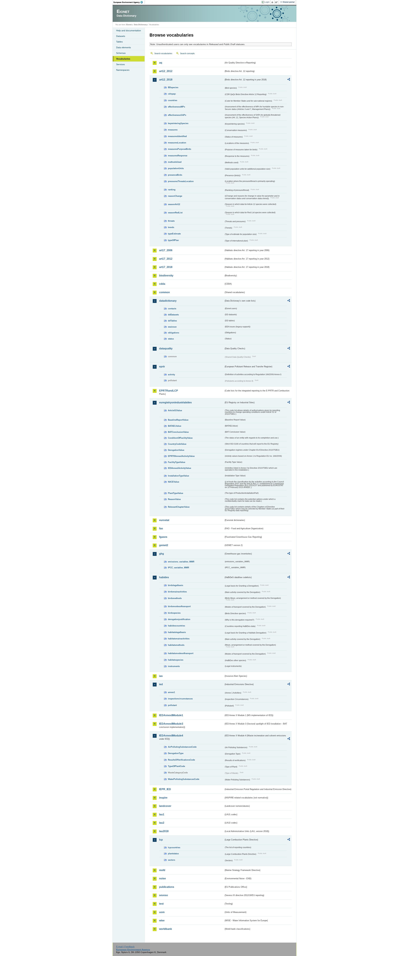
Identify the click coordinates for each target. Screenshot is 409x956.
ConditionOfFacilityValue (180, 438)
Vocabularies (123, 58)
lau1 (161, 814)
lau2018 (164, 831)
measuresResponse (177, 155)
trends (171, 227)
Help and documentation (128, 30)
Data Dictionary (140, 25)
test (161, 903)
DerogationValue (176, 450)
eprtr (162, 366)
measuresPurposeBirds (179, 149)
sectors (171, 860)
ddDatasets (173, 314)
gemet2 (163, 545)
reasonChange (175, 196)
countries (172, 100)
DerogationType (175, 753)
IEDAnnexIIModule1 (171, 715)
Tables (119, 41)
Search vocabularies (163, 53)
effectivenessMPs (176, 107)
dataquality (166, 348)
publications (166, 887)
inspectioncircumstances (180, 698)
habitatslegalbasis (177, 632)
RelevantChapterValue (178, 507)
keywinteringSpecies (178, 123)
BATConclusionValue (178, 432)
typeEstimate (174, 233)
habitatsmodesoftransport (180, 653)
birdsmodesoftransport (179, 606)
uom (162, 912)
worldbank (165, 929)
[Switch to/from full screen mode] (277, 2)
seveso (163, 895)
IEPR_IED (165, 789)
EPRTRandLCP (168, 390)
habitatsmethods (176, 645)
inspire (163, 797)
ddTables (172, 321)
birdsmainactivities (177, 591)
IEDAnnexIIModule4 (171, 735)
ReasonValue (174, 499)
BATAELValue (174, 426)
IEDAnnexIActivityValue (179, 468)
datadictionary (168, 300)
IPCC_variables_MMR (178, 567)
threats (171, 221)
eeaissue (172, 327)
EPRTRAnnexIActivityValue (181, 456)
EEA (129, 2)
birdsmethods (175, 598)
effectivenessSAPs (177, 115)
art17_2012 (165, 258)
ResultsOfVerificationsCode (181, 760)
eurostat (164, 520)
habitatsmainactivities (178, 638)
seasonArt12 (174, 204)
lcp (161, 839)
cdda (162, 283)
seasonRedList (175, 212)
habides (164, 577)
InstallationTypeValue (178, 476)
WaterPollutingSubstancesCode (183, 779)
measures (172, 130)
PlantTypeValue (175, 493)
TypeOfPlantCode (176, 766)
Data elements (123, 47)
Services (120, 64)
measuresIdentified (177, 136)
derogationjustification (179, 619)
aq (160, 62)
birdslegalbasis (175, 585)
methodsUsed (174, 162)
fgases (163, 537)
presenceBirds (175, 175)
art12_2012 (165, 71)
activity (171, 374)
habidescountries (176, 626)
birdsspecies (174, 613)
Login (267, 2)
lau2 (161, 822)
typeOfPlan (173, 240)
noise (162, 878)
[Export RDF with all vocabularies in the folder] (288, 80)
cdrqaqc (172, 94)
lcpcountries (174, 847)
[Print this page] (273, 2)
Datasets (120, 36)
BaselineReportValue (178, 420)
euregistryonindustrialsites (175, 402)
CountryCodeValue (177, 444)
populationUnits (176, 168)
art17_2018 (165, 267)
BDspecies (173, 87)
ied (161, 684)
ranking (171, 189)
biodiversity (166, 275)
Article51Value (175, 410)
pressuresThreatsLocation (181, 181)
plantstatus (173, 853)
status (171, 339)
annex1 (171, 692)
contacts (172, 308)
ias (161, 676)
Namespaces (122, 70)
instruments (174, 666)
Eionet (129, 25)
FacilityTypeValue (176, 462)
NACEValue (173, 482)
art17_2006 (165, 250)
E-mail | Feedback (125, 946)
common (164, 292)
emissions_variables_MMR (181, 561)
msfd (162, 870)
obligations (173, 332)
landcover (165, 806)
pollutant (172, 705)
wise (162, 920)
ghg (161, 553)
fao (161, 528)
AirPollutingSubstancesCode (182, 747)
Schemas (121, 53)
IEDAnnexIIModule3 (171, 723)
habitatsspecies (175, 660)
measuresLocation (177, 142)
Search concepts (187, 53)
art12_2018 (165, 79)
